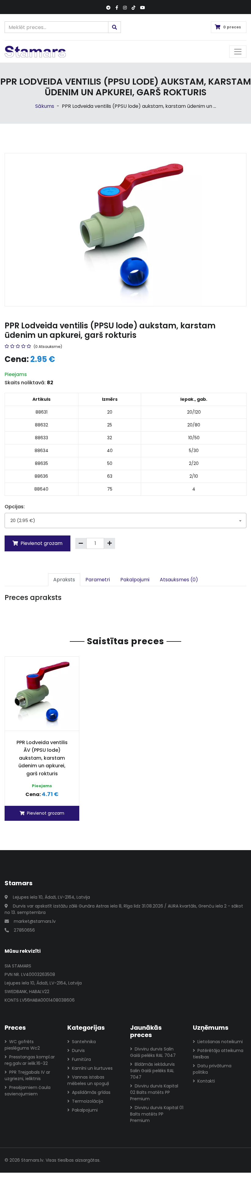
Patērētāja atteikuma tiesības (218, 1053)
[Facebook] (117, 8)
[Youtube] (143, 8)
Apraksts (64, 579)
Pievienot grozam (40, 543)
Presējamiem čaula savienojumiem (28, 1090)
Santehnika (84, 1042)
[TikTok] (133, 8)
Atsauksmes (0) (179, 579)
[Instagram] (125, 8)
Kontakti (206, 1081)
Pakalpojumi (134, 579)
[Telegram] (108, 8)
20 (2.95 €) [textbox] (22, 520)
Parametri (97, 579)
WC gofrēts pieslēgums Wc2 (22, 1045)
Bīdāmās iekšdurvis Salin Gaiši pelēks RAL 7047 (152, 1070)
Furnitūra (81, 1059)
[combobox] (125, 520)
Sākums (44, 106)
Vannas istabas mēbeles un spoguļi (88, 1080)
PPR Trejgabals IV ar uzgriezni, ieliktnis (27, 1075)
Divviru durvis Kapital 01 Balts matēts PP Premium (156, 1114)
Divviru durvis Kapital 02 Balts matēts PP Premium (154, 1092)
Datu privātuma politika (212, 1069)
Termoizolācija (87, 1101)
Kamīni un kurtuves (92, 1068)
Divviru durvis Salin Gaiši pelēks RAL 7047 (153, 1052)
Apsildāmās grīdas (91, 1092)
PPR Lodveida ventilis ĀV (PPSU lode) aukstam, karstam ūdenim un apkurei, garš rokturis (42, 758)
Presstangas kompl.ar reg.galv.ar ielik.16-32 (30, 1060)
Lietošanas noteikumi (220, 1042)
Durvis (78, 1050)
